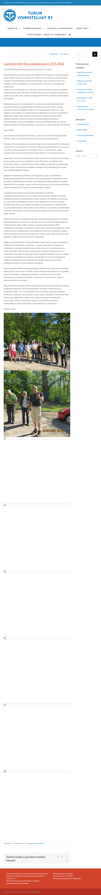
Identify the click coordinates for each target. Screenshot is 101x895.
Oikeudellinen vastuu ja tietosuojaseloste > (67, 878)
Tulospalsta (82, 141)
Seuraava (64, 54)
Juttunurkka (82, 129)
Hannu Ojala (8, 843)
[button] (70, 35)
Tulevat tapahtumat (85, 135)
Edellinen (54, 54)
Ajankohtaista (39, 843)
